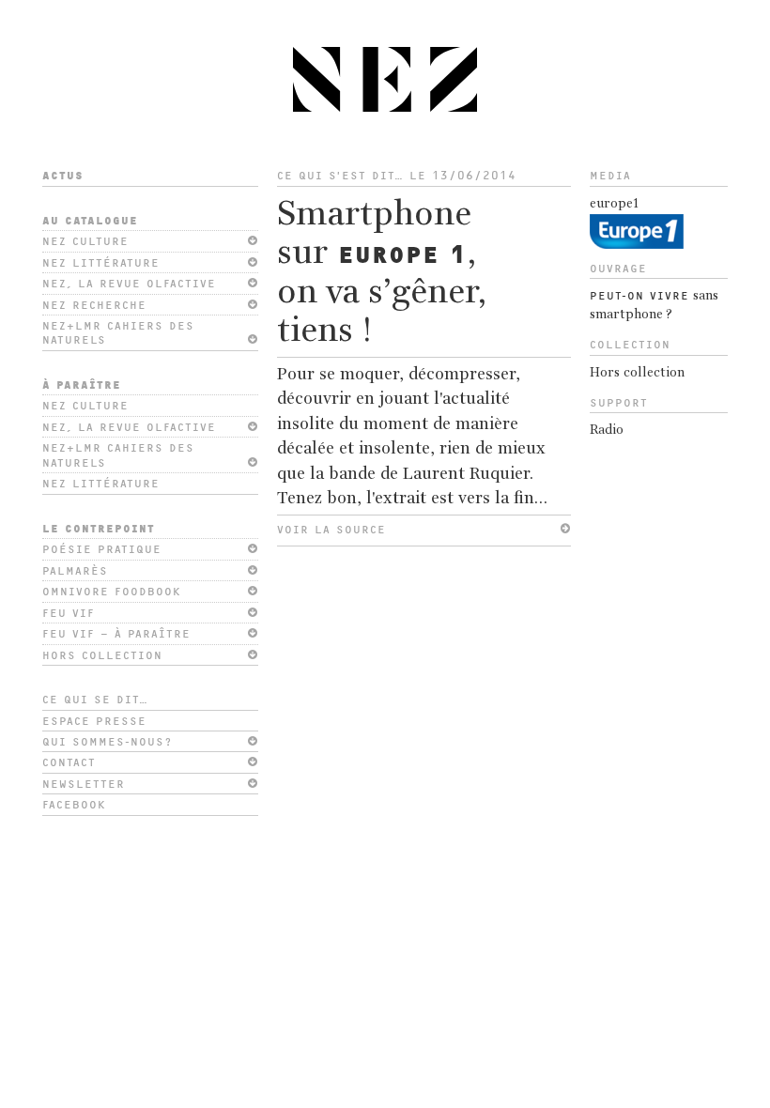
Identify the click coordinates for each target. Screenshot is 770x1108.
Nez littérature (101, 263)
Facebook (74, 804)
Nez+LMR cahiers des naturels (118, 333)
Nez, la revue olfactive (129, 283)
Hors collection (102, 655)
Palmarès (75, 571)
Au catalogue (90, 220)
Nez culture (85, 241)
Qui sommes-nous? (107, 741)
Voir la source (331, 529)
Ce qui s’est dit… (340, 175)
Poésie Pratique (102, 549)
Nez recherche (94, 305)
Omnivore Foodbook (111, 591)
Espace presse (94, 721)
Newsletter (83, 784)
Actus (63, 175)
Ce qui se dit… (95, 699)
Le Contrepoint (98, 528)
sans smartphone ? (654, 305)
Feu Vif (68, 613)
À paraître (81, 385)
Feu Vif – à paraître (116, 633)
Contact (69, 762)
